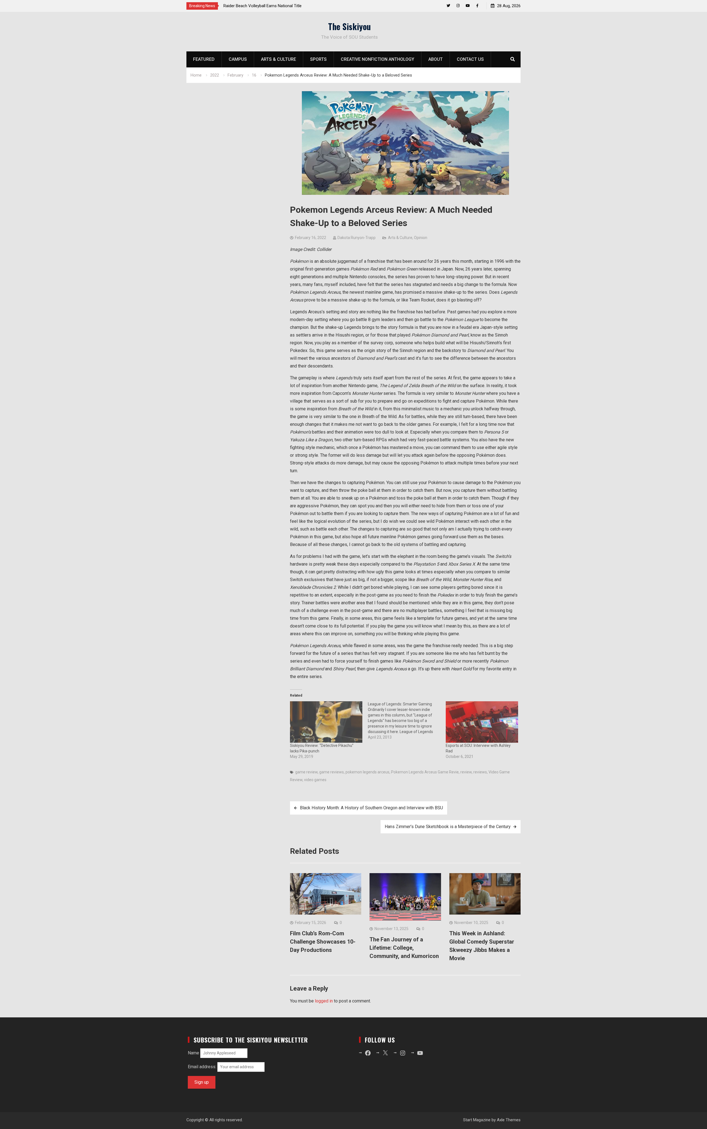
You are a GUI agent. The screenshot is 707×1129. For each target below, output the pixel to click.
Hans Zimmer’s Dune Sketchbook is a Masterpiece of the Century (448, 826)
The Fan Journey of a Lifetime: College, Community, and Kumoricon (404, 947)
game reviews (331, 772)
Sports (318, 59)
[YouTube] (468, 5)
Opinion (420, 237)
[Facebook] (477, 5)
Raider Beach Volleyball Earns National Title (262, 5)
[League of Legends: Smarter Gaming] (407, 720)
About (435, 59)
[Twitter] (448, 5)
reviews (480, 772)
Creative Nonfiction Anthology (377, 59)
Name (193, 1053)
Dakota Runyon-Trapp (356, 237)
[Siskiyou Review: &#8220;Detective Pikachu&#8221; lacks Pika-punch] (326, 722)
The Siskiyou (349, 26)
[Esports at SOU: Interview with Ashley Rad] (482, 722)
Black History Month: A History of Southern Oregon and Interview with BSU (371, 807)
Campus (238, 59)
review (466, 772)
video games (315, 780)
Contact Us (470, 59)
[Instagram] (458, 5)
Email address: (202, 1066)
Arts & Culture (278, 59)
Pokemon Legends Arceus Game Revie (425, 772)
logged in (324, 1001)
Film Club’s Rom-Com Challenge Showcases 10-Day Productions (322, 941)
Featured (204, 59)
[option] (273, 5)
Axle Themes (509, 1119)
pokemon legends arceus (367, 772)
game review (306, 772)
